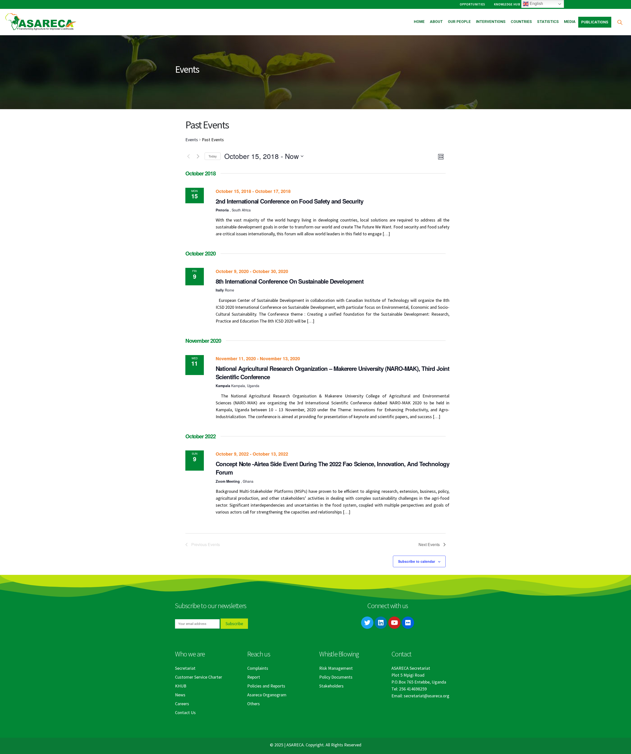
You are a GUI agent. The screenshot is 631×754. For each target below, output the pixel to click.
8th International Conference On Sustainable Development (290, 281)
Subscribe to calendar (416, 561)
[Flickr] (408, 623)
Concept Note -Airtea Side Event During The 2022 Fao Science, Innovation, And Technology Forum (332, 468)
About (436, 21)
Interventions (491, 21)
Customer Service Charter (198, 677)
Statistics (548, 21)
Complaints (257, 668)
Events (191, 139)
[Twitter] (367, 623)
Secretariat (185, 668)
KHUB (180, 686)
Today (213, 156)
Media (570, 21)
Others (253, 703)
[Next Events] (198, 156)
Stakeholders (331, 686)
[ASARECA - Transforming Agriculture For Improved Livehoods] (41, 22)
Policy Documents (335, 677)
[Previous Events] (188, 156)
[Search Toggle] (620, 22)
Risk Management (336, 668)
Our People (459, 21)
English (536, 3)
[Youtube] (394, 623)
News (180, 695)
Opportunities (472, 4)
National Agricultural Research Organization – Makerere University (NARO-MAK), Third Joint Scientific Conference (332, 372)
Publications (594, 22)
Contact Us (185, 712)
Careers (182, 703)
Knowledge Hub (507, 4)
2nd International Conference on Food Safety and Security (289, 201)
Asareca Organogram (266, 695)
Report (253, 677)
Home (419, 21)
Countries (521, 21)
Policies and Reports (266, 686)
